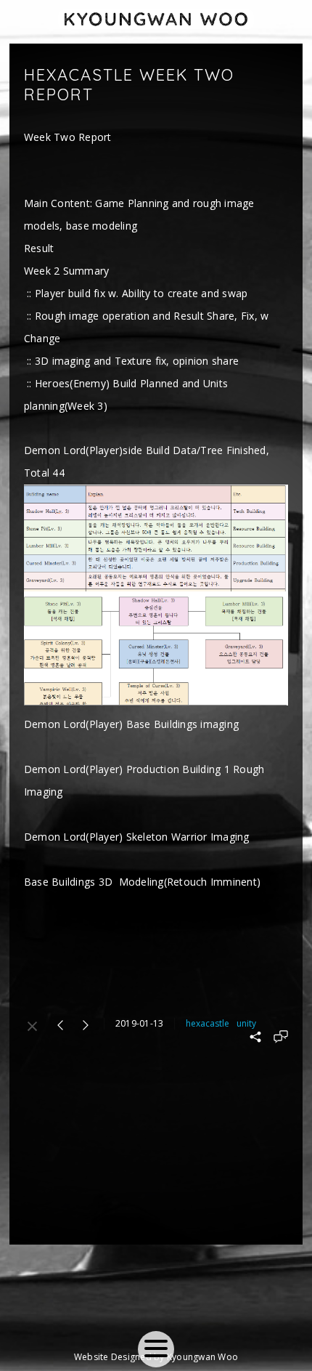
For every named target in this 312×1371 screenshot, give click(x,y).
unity (246, 1023)
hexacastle (207, 1023)
